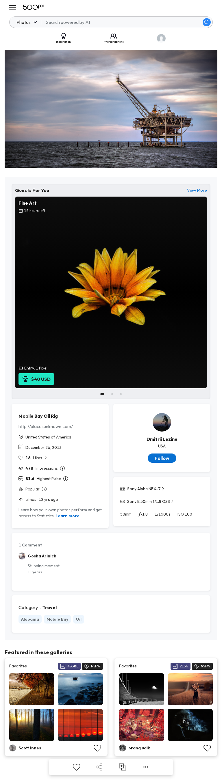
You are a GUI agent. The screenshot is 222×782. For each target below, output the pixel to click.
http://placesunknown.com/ (45, 426)
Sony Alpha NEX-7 (144, 488)
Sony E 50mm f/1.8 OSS (148, 501)
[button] (206, 22)
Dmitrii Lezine (162, 439)
